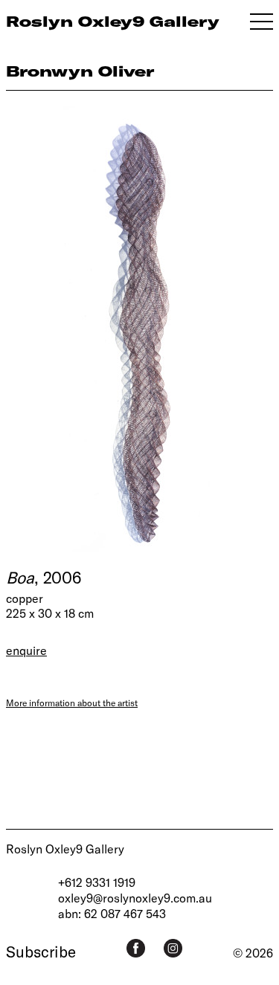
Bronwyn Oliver (80, 71)
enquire (26, 650)
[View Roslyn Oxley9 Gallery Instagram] (173, 948)
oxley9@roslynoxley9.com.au (135, 898)
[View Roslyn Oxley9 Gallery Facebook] (135, 948)
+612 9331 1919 (96, 882)
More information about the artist (72, 702)
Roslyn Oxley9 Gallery (65, 849)
